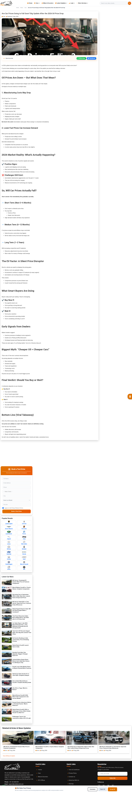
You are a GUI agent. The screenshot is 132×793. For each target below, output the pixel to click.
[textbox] (7, 500)
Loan (72, 3)
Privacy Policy (73, 773)
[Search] (129, 3)
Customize (92, 789)
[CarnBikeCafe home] (12, 766)
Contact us (72, 776)
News (21, 7)
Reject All (102, 789)
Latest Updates (61, 3)
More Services (82, 3)
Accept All (112, 789)
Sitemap (71, 783)
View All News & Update (9, 756)
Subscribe (112, 778)
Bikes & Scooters (48, 3)
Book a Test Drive (16, 511)
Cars (37, 3)
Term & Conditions (74, 769)
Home (30, 3)
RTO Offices (41, 780)
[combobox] (16, 500)
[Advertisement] (66, 451)
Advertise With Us (74, 780)
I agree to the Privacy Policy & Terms (13, 508)
